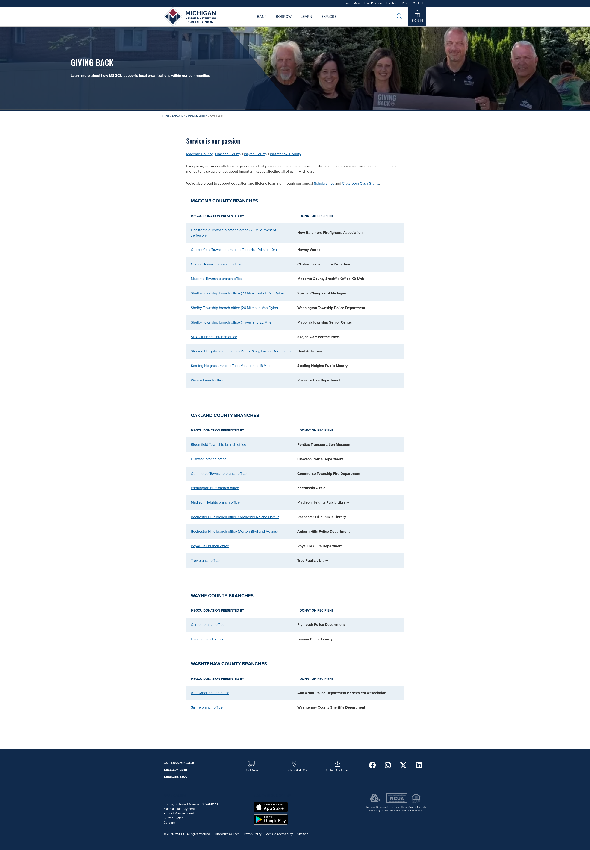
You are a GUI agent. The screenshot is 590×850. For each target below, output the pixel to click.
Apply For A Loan (248, 22)
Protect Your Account (179, 813)
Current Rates (173, 818)
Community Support (196, 115)
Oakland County (228, 154)
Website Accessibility (279, 834)
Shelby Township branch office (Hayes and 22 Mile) (231, 322)
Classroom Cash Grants (360, 183)
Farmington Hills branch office (215, 488)
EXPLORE (177, 115)
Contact (418, 3)
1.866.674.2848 (175, 770)
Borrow (284, 16)
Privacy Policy (252, 834)
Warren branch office (207, 380)
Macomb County (199, 154)
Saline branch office (207, 707)
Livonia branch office (207, 639)
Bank (262, 16)
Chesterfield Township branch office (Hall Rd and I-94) (234, 249)
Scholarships (324, 183)
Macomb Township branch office (217, 278)
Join (347, 3)
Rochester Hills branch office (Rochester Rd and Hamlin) (235, 517)
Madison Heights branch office (215, 502)
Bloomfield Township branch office (218, 444)
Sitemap (302, 834)
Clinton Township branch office (216, 264)
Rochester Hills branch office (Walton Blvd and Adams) (234, 531)
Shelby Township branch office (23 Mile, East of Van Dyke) (237, 293)
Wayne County (255, 154)
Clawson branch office (209, 459)
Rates (405, 3)
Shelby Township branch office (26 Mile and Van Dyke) (234, 308)
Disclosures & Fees (227, 834)
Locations (392, 3)
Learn (306, 16)
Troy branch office (205, 560)
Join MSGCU (242, 22)
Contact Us (345, 22)
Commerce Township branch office (219, 473)
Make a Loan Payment (368, 3)
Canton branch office (207, 624)
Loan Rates (278, 22)
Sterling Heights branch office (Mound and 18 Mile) (231, 365)
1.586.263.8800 (175, 777)
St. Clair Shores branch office (214, 337)
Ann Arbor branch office (210, 693)
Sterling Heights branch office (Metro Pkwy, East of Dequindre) (241, 351)
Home (165, 115)
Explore (328, 16)
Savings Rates (271, 22)
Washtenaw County (285, 154)
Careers (314, 22)
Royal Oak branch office (210, 546)
